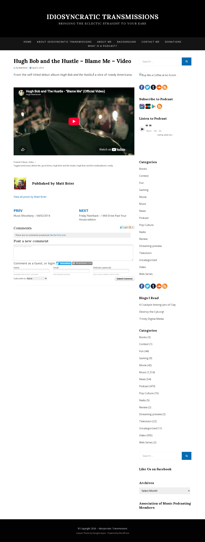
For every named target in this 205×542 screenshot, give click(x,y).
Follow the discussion (131, 227)
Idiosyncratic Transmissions (103, 17)
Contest (144, 176)
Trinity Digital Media (151, 319)
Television (145, 253)
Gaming (143, 190)
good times (46, 165)
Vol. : (160, 131)
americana (26, 165)
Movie (143, 197)
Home (28, 41)
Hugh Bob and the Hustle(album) (91, 165)
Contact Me (151, 41)
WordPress (124, 533)
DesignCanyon (99, 533)
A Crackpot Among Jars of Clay (157, 304)
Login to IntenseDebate (63, 263)
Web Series (146, 274)
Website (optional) (102, 267)
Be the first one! (58, 235)
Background (126, 41)
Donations (173, 41)
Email (56, 267)
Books (143, 169)
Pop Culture (146, 225)
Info (155, 131)
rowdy (110, 165)
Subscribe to (20, 278)
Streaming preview (150, 246)
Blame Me (36, 165)
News (142, 211)
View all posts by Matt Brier (30, 197)
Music (25, 162)
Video (31, 162)
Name (16, 267)
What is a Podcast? (102, 45)
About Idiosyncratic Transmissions (64, 41)
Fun (141, 183)
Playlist (149, 131)
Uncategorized (148, 260)
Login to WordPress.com (82, 263)
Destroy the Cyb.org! (151, 312)
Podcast (144, 218)
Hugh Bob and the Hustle (64, 165)
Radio (142, 232)
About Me (104, 41)
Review (143, 239)
